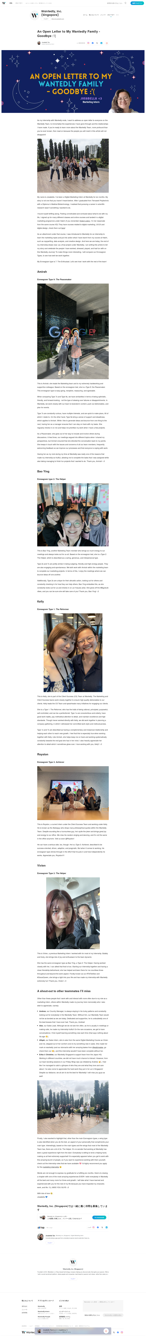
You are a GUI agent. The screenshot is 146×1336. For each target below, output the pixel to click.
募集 (117, 15)
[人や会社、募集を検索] (126, 3)
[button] (27, 1301)
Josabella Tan (46, 42)
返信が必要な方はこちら (92, 1315)
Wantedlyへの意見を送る (113, 1315)
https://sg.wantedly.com (58, 19)
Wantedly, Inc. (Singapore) (51, 13)
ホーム (85, 15)
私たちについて (94, 15)
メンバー (103, 15)
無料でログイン (137, 3)
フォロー (46, 19)
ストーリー (110, 15)
